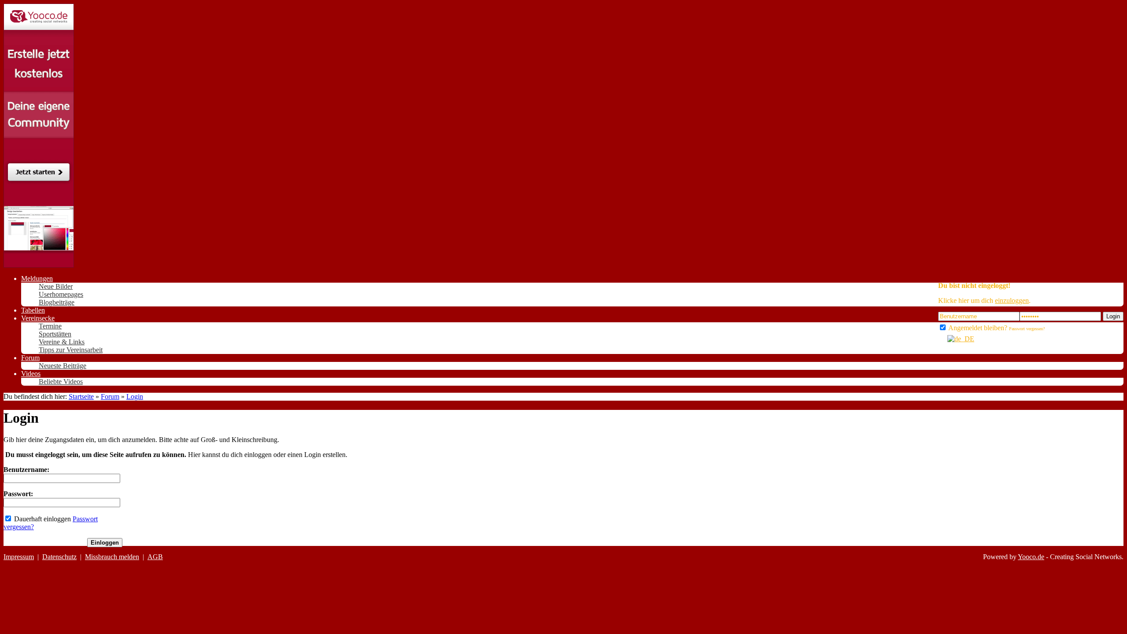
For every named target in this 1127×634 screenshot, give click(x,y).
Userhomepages (61, 294)
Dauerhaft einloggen (41, 519)
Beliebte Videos (61, 381)
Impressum (19, 556)
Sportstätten (55, 334)
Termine (50, 326)
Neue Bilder (56, 286)
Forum (110, 396)
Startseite (81, 396)
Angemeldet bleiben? (977, 328)
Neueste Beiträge (62, 365)
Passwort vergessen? (1027, 328)
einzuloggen (1012, 300)
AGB (155, 556)
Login (1113, 316)
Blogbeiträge (56, 302)
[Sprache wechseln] (956, 339)
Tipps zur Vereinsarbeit (71, 350)
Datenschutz (59, 556)
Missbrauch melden (112, 556)
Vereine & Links (62, 342)
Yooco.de (1031, 556)
